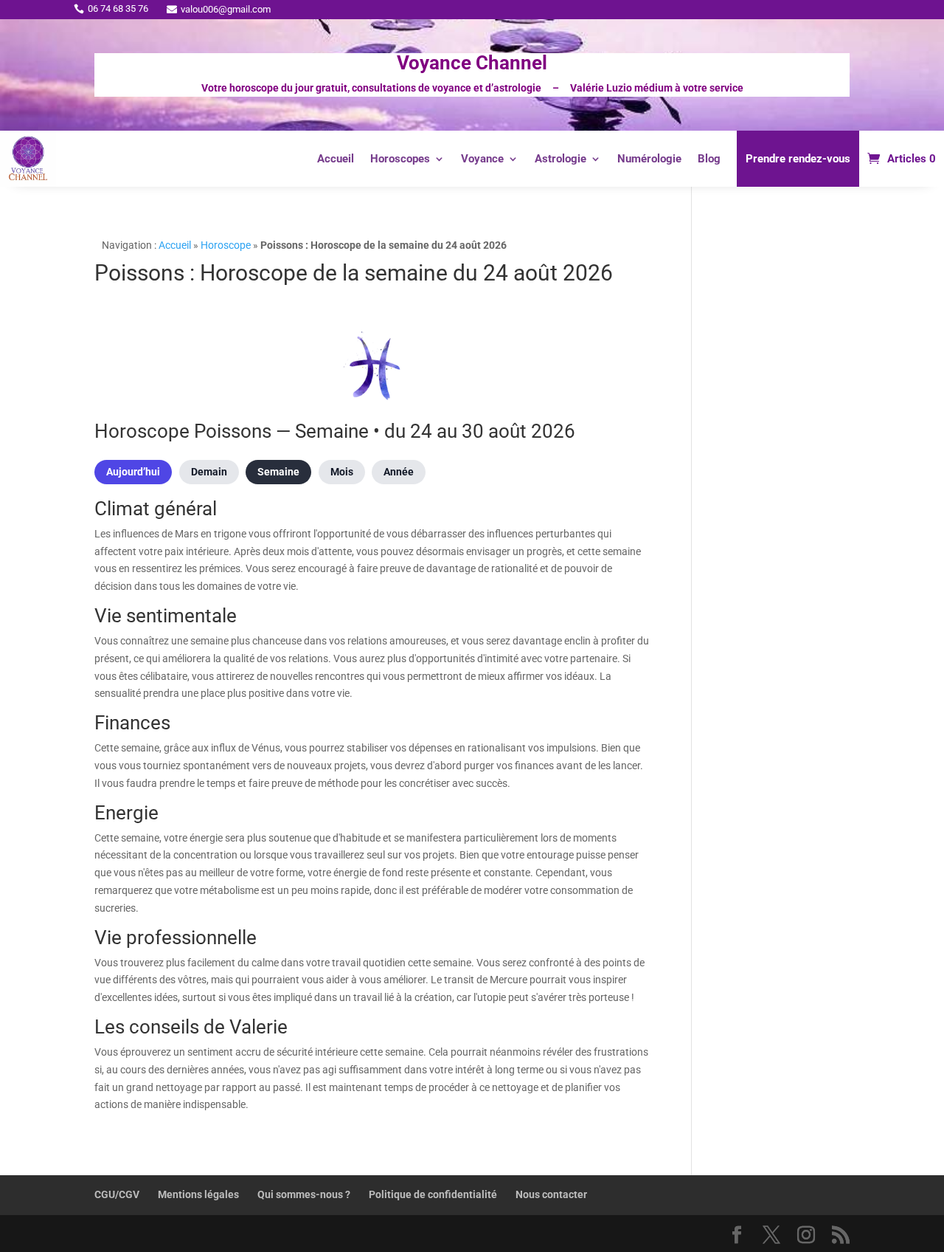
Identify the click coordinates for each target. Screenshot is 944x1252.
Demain (209, 472)
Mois (341, 472)
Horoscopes (400, 158)
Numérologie (649, 158)
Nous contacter (551, 1194)
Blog (709, 158)
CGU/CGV (116, 1194)
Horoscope (226, 245)
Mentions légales (198, 1194)
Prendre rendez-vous (798, 158)
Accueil (335, 158)
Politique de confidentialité (433, 1194)
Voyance (482, 158)
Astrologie (560, 158)
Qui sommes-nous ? (303, 1194)
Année (399, 472)
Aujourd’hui (133, 472)
